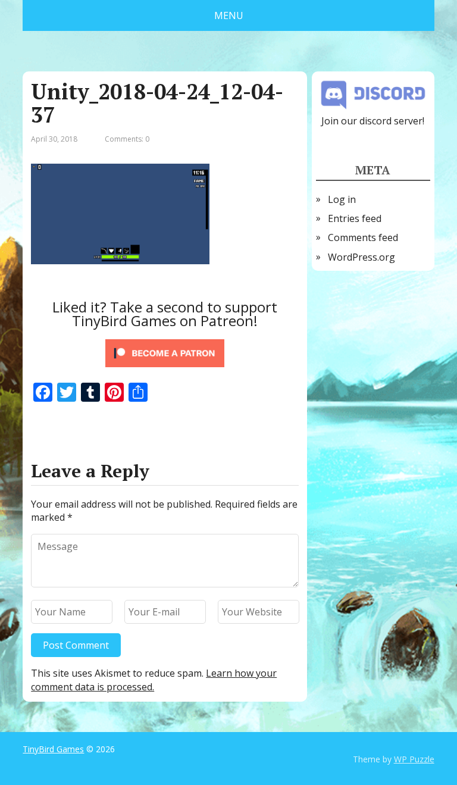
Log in (342, 199)
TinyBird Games (53, 749)
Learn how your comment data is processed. (154, 680)
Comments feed (363, 237)
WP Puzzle (414, 759)
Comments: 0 (127, 139)
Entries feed (354, 218)
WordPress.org (361, 257)
